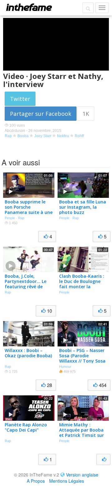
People (10, 218)
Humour (65, 366)
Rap (8, 136)
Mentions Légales (66, 481)
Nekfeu (63, 136)
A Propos (36, 481)
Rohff (79, 136)
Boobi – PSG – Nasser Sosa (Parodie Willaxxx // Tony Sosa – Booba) (82, 358)
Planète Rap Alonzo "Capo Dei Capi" (26, 427)
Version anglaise (82, 475)
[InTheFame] (29, 7)
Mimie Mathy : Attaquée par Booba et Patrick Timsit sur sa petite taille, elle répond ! (81, 435)
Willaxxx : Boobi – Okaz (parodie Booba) (28, 353)
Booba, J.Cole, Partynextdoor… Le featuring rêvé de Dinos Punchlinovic (25, 283)
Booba (23, 136)
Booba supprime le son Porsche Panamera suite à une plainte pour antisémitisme (29, 212)
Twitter (20, 98)
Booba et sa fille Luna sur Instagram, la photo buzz (82, 207)
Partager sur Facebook (40, 113)
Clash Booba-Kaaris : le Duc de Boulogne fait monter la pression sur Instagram (81, 286)
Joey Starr (42, 136)
